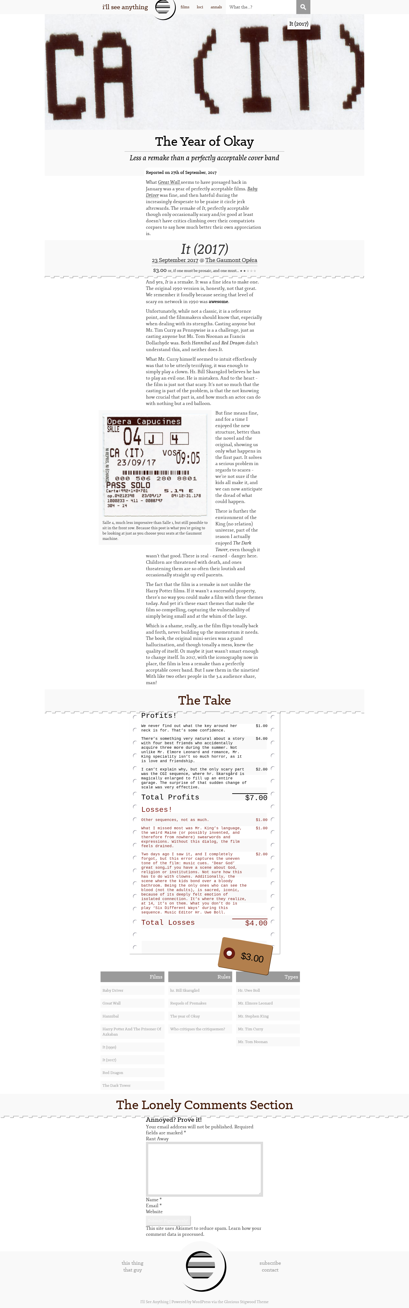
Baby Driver (112, 990)
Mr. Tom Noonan (253, 1041)
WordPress (201, 1301)
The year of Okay (185, 1016)
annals (216, 7)
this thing (132, 1263)
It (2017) (204, 249)
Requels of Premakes (188, 1003)
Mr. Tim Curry (250, 1029)
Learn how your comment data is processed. (203, 1231)
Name (154, 1200)
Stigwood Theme (254, 1301)
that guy (132, 1269)
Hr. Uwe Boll (249, 990)
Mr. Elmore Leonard (255, 1003)
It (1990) (109, 1047)
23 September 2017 (175, 260)
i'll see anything (125, 7)
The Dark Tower (116, 1085)
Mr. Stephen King (253, 1016)
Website (154, 1212)
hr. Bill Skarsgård (185, 990)
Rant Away (157, 1139)
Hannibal (110, 1016)
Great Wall (111, 1003)
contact (270, 1269)
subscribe (270, 1263)
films (185, 7)
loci (200, 7)
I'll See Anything (154, 1301)
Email (154, 1206)
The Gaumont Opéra (231, 260)
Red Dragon (112, 1072)
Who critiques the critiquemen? (197, 1029)
